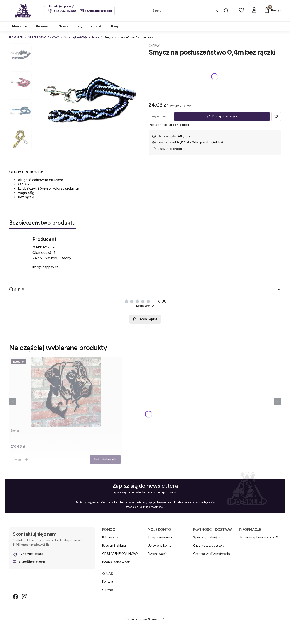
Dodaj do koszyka (224, 116)
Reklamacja (110, 537)
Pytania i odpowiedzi (116, 562)
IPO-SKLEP (16, 37)
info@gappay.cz (45, 267)
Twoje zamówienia (160, 537)
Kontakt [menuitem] (97, 26)
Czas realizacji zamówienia (211, 554)
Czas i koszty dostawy (208, 545)
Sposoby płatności (206, 537)
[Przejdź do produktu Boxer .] (65, 392)
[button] (226, 10)
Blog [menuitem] (114, 26)
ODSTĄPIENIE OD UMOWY (120, 554)
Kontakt (107, 582)
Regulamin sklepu (114, 545)
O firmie (107, 590)
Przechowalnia (157, 554)
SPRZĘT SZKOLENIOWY (43, 37)
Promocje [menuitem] (43, 26)
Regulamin (120, 502)
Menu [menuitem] (16, 26)
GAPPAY (154, 46)
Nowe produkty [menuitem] (70, 26)
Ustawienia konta (159, 545)
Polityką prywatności (151, 507)
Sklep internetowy (143, 619)
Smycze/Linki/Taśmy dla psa (81, 37)
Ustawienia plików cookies (257, 537)
